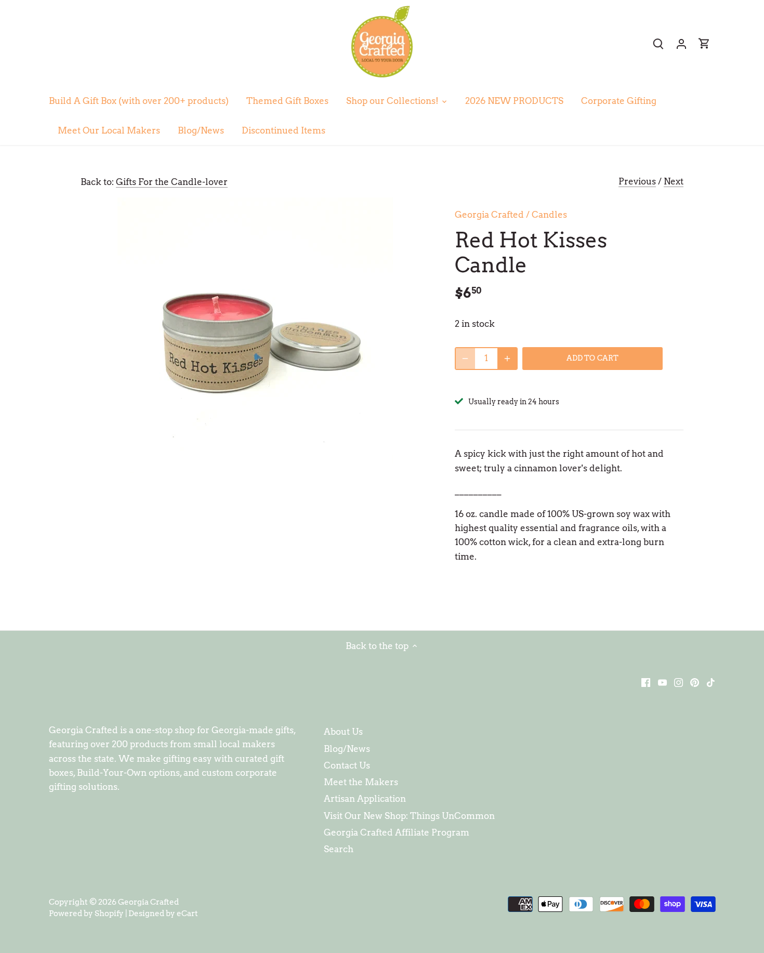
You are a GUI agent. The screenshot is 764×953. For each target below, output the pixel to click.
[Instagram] (678, 682)
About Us (343, 731)
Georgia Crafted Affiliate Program (396, 832)
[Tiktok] (710, 682)
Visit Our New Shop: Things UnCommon (409, 816)
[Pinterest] (694, 682)
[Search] (658, 43)
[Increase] (507, 358)
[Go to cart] (704, 43)
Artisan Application (365, 798)
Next (673, 181)
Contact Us (347, 765)
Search (338, 849)
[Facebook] (645, 682)
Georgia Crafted (489, 214)
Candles (549, 214)
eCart (187, 913)
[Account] (681, 43)
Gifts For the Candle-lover (172, 182)
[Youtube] (662, 682)
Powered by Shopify (86, 913)
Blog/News (347, 749)
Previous (637, 181)
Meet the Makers (361, 782)
